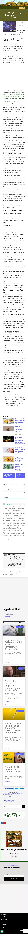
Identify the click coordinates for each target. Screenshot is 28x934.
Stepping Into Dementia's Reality (20, 475)
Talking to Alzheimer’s (9, 799)
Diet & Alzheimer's (9, 613)
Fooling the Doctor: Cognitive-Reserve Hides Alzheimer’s (12, 686)
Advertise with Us (5, 917)
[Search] (23, 806)
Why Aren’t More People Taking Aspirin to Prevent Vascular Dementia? (13, 728)
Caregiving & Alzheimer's (10, 614)
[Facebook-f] (2, 823)
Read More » (7, 659)
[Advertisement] (14, 593)
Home (2, 927)
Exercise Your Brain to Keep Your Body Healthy (9, 475)
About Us (3, 914)
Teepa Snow (8, 616)
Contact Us (4, 919)
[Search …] (15, 7)
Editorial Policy (5, 922)
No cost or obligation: (8, 874)
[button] (1, 7)
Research (12, 574)
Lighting (7, 574)
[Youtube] (5, 823)
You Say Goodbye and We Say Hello (13, 800)
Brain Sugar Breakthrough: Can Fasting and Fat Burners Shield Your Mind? (20, 440)
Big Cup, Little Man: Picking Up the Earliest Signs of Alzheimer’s (19, 430)
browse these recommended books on (13, 793)
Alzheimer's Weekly (14, 1)
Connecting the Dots (9, 798)
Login (24, 484)
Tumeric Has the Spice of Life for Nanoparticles (20, 420)
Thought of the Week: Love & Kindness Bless (13, 769)
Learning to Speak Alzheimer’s (11, 796)
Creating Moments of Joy (10, 801)
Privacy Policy (5, 924)
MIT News (7, 411)
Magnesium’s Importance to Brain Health (19, 458)
